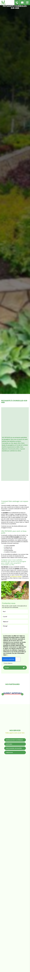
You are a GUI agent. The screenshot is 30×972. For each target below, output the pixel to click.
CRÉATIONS (9, 752)
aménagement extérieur (16, 576)
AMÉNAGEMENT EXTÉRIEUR (14, 740)
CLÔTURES (9, 744)
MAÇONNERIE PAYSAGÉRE (14, 748)
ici (7, 655)
